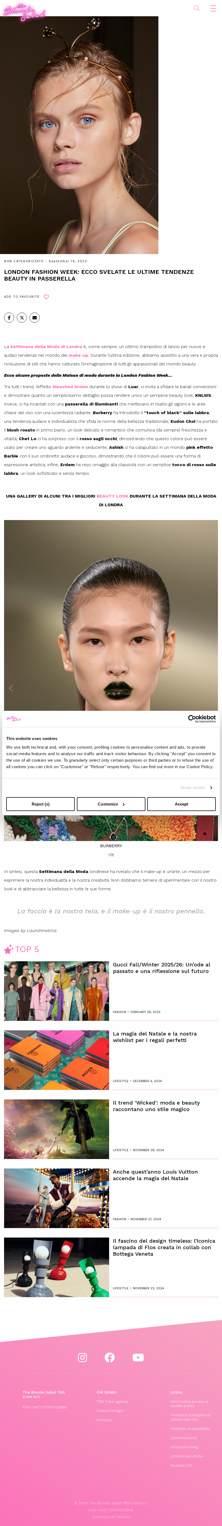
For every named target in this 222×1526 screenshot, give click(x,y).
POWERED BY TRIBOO (111, 1517)
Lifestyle (121, 1081)
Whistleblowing (184, 1447)
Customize (108, 804)
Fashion (120, 1012)
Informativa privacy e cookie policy (189, 1403)
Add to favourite (22, 296)
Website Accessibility (190, 1428)
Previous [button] (11, 688)
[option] (111, 684)
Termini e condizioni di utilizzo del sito (191, 1417)
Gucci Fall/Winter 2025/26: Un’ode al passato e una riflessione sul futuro (161, 967)
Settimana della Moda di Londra (46, 346)
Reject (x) (41, 804)
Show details (193, 787)
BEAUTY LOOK (112, 496)
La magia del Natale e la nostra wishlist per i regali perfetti (155, 1036)
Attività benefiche (187, 1456)
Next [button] (211, 688)
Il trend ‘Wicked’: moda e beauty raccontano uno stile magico (156, 1105)
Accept (181, 804)
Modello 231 (181, 1465)
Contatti (104, 1420)
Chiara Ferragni (110, 1410)
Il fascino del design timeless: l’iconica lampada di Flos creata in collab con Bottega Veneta (164, 1247)
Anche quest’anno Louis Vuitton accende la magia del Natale (155, 1174)
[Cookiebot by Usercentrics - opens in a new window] (192, 719)
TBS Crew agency (112, 1401)
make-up (78, 355)
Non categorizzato (24, 261)
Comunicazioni (184, 1438)
